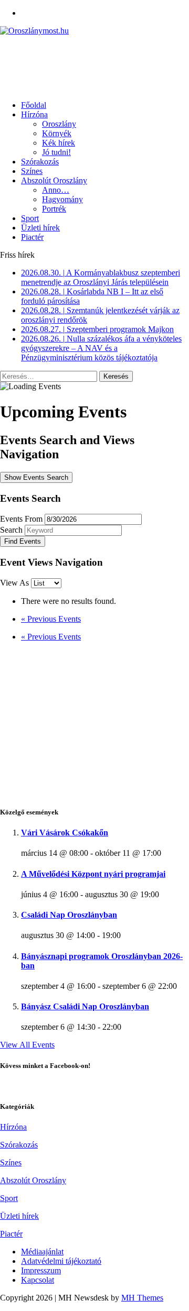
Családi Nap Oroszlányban (69, 914)
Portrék (54, 208)
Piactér (32, 237)
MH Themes (142, 1297)
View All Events (27, 1044)
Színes (32, 171)
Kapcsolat (37, 1279)
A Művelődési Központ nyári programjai (93, 873)
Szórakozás (40, 161)
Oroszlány (59, 123)
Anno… (55, 189)
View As (15, 582)
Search (11, 529)
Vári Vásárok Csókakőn (64, 832)
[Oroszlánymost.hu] (94, 31)
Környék (56, 133)
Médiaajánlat (42, 1251)
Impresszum (41, 1270)
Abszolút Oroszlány (54, 180)
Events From (21, 518)
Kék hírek (58, 142)
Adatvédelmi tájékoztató (61, 1261)
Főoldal (33, 105)
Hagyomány (62, 199)
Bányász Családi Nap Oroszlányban (85, 1006)
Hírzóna (34, 114)
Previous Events (51, 618)
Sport (30, 218)
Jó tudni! (56, 152)
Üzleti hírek (40, 227)
